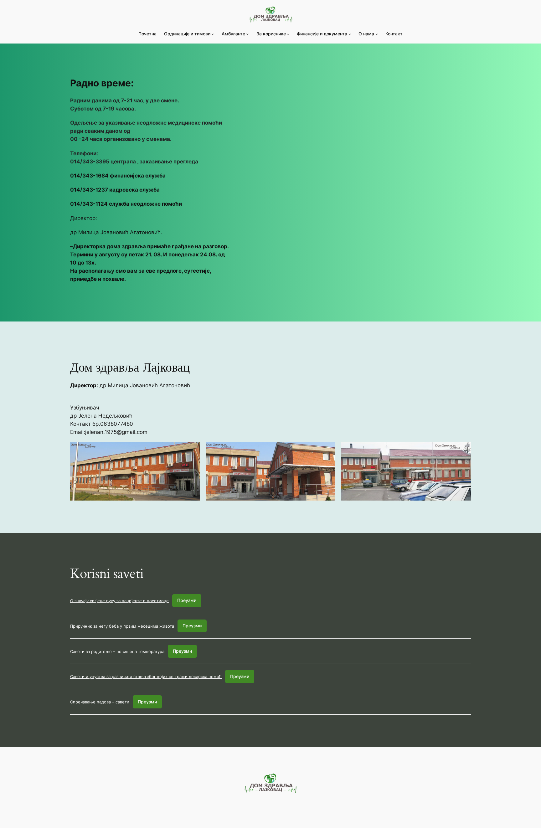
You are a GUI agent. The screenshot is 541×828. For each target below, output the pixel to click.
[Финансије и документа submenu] (349, 34)
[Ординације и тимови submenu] (212, 34)
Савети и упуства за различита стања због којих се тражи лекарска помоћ (146, 676)
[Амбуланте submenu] (247, 34)
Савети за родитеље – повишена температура (117, 651)
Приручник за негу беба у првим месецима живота (122, 625)
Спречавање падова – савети (99, 701)
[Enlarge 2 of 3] (327, 450)
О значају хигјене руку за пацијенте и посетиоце (119, 600)
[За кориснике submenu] (288, 34)
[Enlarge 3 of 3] (463, 450)
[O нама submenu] (376, 34)
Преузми (186, 600)
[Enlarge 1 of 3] (191, 450)
